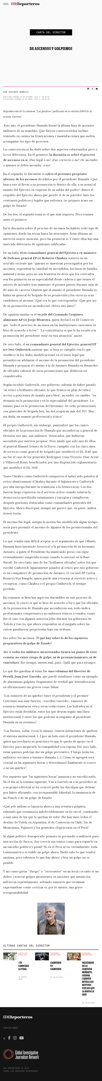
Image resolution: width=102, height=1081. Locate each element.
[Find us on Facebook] (9, 1038)
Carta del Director (23, 954)
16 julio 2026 (88, 1003)
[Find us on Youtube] (21, 1038)
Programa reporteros (55, 954)
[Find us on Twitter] (4, 1038)
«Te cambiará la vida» (23, 966)
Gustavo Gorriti (19, 92)
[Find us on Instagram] (15, 1038)
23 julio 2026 (56, 977)
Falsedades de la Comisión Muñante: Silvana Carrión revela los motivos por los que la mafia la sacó (88, 978)
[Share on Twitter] (92, 88)
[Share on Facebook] (88, 88)
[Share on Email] (97, 88)
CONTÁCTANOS (10, 1027)
